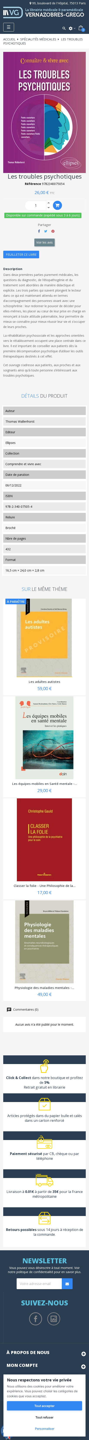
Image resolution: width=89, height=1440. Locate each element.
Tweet (45, 231)
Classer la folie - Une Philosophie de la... (45, 885)
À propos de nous (27, 1352)
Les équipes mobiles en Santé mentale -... (44, 783)
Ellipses (10, 443)
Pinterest (52, 231)
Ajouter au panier (57, 205)
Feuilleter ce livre (21, 254)
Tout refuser (44, 1417)
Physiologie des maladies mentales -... (44, 987)
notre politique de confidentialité (30, 1272)
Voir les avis (44, 242)
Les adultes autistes (44, 681)
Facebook (35, 1318)
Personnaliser (44, 1428)
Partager (39, 231)
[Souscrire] (67, 1283)
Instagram (53, 1318)
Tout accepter (44, 1406)
